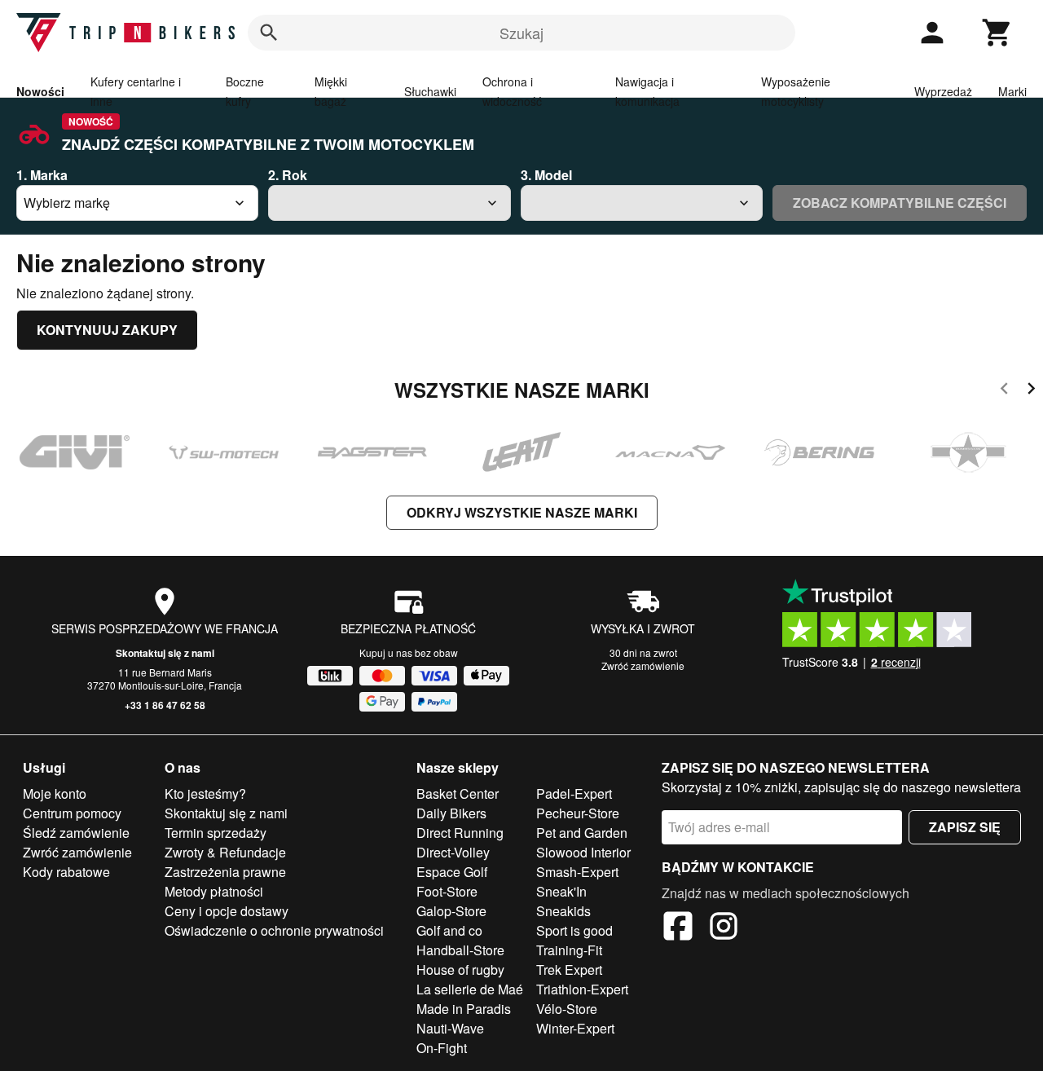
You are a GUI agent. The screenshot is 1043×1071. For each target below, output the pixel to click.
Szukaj (521, 32)
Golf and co (449, 930)
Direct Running (460, 832)
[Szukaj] (268, 33)
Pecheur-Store (577, 813)
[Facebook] (678, 928)
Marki (1012, 91)
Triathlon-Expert (582, 989)
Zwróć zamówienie (642, 665)
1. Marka (42, 174)
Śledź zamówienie (76, 832)
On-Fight (441, 1047)
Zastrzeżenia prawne (225, 871)
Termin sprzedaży (215, 832)
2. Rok (287, 174)
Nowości (40, 91)
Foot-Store (446, 891)
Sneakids (563, 910)
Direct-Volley (453, 852)
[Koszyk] (997, 32)
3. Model (546, 174)
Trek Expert (569, 969)
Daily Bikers (451, 813)
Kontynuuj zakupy (107, 329)
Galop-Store (451, 910)
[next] (1031, 391)
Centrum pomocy (72, 813)
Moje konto (54, 793)
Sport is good (574, 930)
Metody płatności (214, 891)
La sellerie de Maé (469, 989)
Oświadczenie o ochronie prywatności (274, 930)
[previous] (1004, 391)
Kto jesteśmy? (205, 793)
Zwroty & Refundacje (225, 852)
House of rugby (460, 969)
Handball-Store (460, 950)
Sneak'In (561, 891)
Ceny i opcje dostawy (226, 910)
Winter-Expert (575, 1028)
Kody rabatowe (66, 871)
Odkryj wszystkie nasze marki (522, 512)
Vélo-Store (566, 1008)
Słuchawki (430, 91)
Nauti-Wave (450, 1028)
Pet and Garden (581, 832)
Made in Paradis (463, 1008)
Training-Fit (569, 950)
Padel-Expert (574, 793)
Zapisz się (965, 827)
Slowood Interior (583, 852)
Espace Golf (451, 871)
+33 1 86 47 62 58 (165, 705)
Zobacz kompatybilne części (899, 202)
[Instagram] (723, 928)
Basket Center (457, 793)
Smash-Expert (577, 871)
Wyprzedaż (943, 91)
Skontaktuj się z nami (165, 652)
